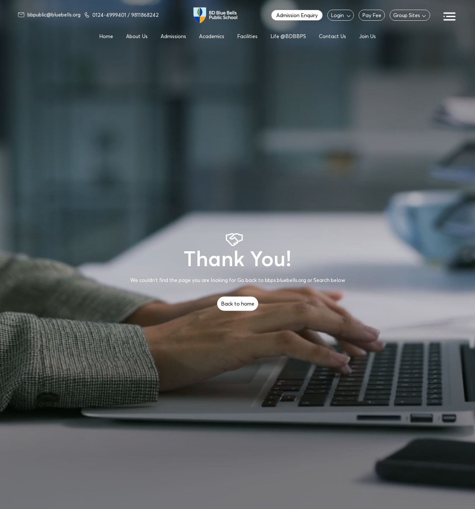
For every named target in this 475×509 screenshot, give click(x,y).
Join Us (367, 36)
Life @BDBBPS (288, 36)
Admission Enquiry (297, 15)
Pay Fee (371, 15)
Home (106, 36)
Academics (211, 36)
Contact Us (332, 36)
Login (337, 15)
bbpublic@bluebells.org (53, 14)
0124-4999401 (110, 15)
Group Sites (406, 15)
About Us (137, 36)
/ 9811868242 (143, 15)
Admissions (173, 36)
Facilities (247, 36)
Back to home (237, 303)
